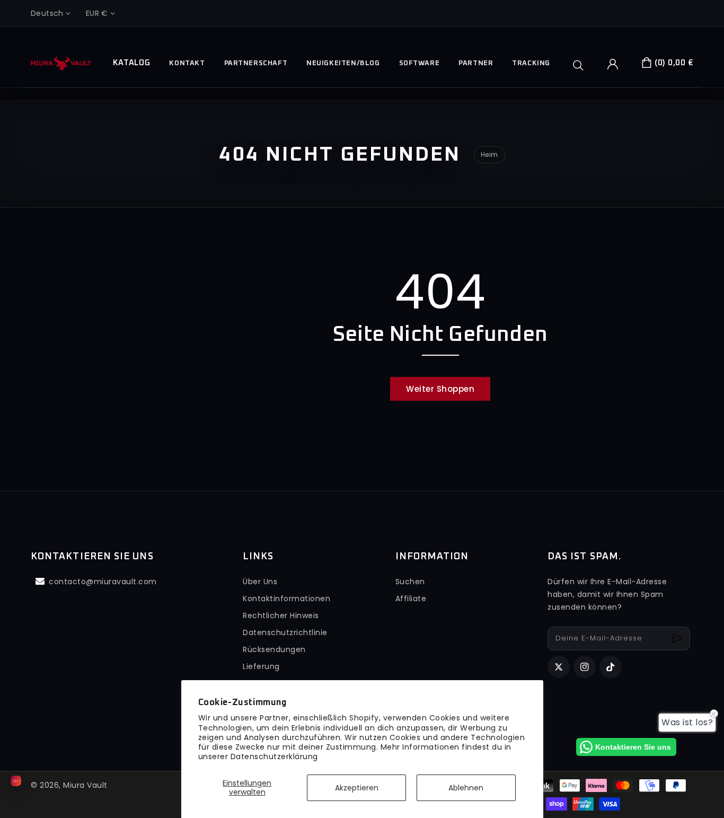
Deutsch (47, 13)
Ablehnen (465, 787)
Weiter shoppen (440, 388)
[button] (582, 65)
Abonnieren (678, 638)
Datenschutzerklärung (274, 756)
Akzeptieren (356, 787)
